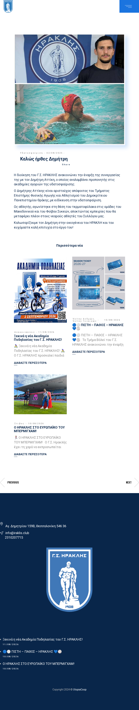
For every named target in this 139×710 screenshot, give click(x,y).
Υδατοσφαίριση (31, 153)
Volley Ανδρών (83, 319)
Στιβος (19, 423)
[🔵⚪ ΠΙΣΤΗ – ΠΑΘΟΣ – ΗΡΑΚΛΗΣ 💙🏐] (98, 283)
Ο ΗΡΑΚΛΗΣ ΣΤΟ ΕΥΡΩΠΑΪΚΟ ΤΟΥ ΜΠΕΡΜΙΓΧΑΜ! (39, 429)
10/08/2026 (112, 320)
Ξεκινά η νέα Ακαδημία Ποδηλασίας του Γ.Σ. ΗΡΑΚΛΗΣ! (38, 337)
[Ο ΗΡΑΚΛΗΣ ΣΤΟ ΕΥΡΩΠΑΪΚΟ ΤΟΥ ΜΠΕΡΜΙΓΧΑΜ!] (40, 394)
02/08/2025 (55, 153)
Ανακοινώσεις (24, 332)
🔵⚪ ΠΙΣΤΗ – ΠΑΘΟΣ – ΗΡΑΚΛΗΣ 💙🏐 (98, 326)
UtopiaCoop (80, 689)
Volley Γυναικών (85, 321)
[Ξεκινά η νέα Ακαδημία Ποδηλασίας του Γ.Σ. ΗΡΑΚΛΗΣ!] (40, 290)
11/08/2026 (46, 332)
